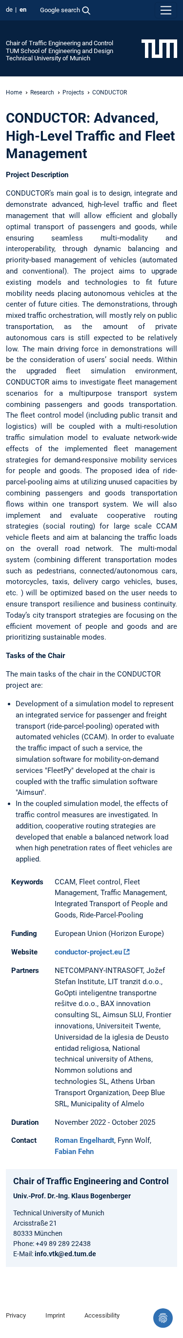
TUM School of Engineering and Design (59, 51)
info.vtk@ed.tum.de (65, 1254)
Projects (73, 92)
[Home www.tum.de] (159, 48)
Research (42, 92)
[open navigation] (166, 10)
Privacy (16, 1315)
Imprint (55, 1315)
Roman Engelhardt (84, 1140)
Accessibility (102, 1315)
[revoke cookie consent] (163, 1318)
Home (14, 92)
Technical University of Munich (48, 58)
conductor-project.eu (88, 952)
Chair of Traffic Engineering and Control (59, 43)
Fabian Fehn (74, 1151)
